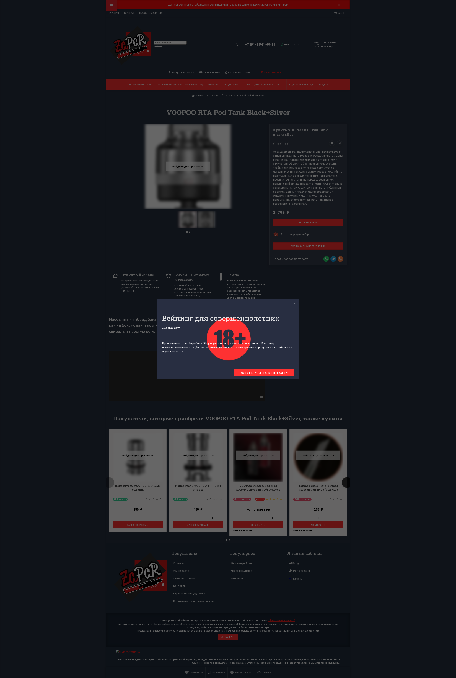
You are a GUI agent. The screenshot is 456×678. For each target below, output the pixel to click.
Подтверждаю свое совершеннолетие (264, 373)
